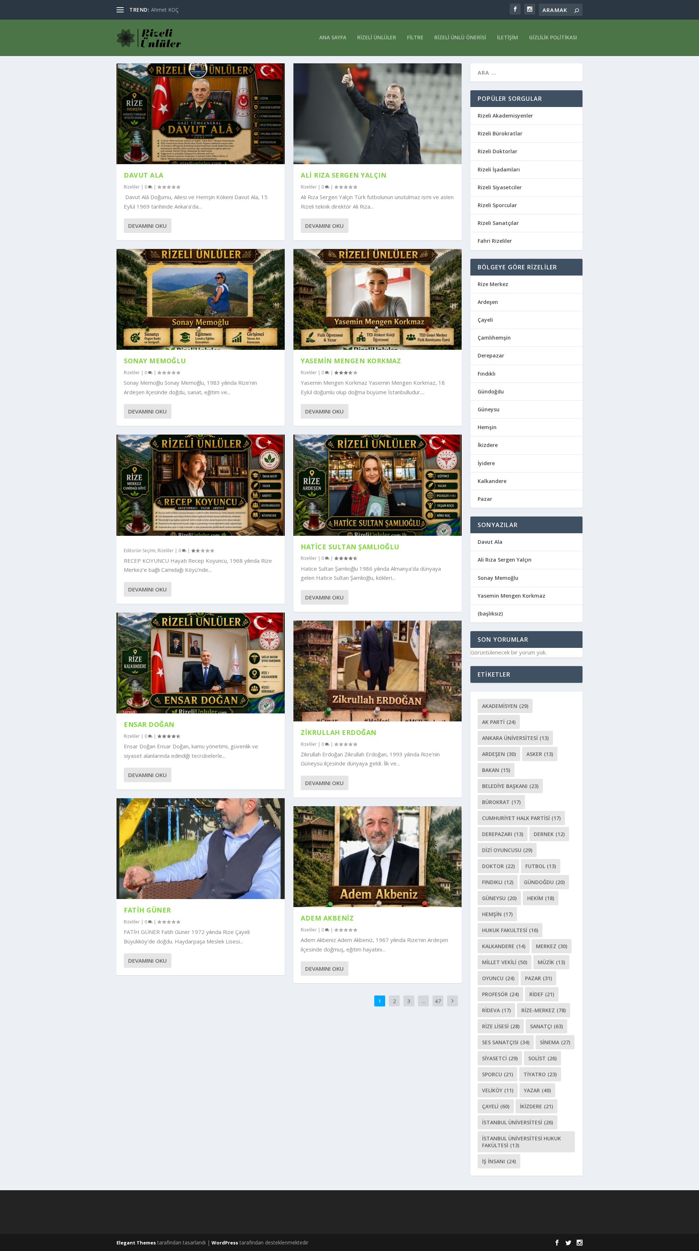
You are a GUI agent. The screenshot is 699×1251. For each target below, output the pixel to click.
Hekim (540, 898)
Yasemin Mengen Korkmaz (351, 360)
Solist (542, 1058)
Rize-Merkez (543, 1010)
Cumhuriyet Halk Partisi (521, 818)
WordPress (225, 1242)
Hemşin (487, 427)
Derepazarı (502, 834)
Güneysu (488, 409)
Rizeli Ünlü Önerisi (460, 38)
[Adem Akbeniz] (377, 856)
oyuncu (498, 978)
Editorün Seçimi (139, 550)
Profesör (500, 994)
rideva (496, 1010)
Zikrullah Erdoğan (338, 732)
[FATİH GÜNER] (200, 848)
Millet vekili (504, 962)
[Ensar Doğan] (200, 663)
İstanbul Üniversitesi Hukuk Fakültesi (521, 1142)
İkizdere (488, 445)
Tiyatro (540, 1074)
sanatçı (546, 1026)
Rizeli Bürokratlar (500, 133)
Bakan (496, 770)
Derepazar (491, 355)
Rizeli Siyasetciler (500, 187)
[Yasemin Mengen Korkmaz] (377, 299)
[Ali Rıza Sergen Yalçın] (377, 113)
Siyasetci (500, 1058)
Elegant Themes (136, 1242)
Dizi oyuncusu (507, 850)
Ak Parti (499, 721)
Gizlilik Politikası (553, 38)
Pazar (485, 498)
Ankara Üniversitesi (515, 738)
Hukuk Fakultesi (510, 930)
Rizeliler (132, 187)
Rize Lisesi (501, 1026)
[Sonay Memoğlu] (200, 299)
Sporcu (497, 1074)
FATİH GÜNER (147, 910)
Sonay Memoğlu (156, 360)
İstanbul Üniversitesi (517, 1122)
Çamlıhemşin (494, 337)
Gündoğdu (491, 391)
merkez (551, 946)
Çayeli (485, 319)
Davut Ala (143, 175)
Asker (539, 754)
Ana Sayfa (332, 38)
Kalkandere (492, 481)
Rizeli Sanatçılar (498, 222)
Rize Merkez (493, 284)
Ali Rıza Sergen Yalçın (343, 175)
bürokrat (501, 802)
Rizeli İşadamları (499, 169)
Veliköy (497, 1090)
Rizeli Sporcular (497, 205)
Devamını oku (147, 225)
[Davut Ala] (200, 113)
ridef (541, 994)
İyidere (486, 463)
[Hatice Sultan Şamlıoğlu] (377, 485)
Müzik (551, 962)
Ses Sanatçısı (505, 1042)
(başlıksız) (490, 613)
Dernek (549, 834)
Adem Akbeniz (327, 918)
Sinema (555, 1042)
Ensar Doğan (149, 724)
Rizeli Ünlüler (376, 38)
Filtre (415, 38)
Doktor (498, 866)
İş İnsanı (499, 1161)
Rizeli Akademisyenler (505, 115)
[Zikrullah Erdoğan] (377, 671)
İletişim (507, 38)
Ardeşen (488, 301)
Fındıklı (486, 373)
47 (438, 1001)
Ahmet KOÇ (165, 9)
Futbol (540, 866)
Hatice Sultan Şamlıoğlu (350, 546)
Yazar (537, 1090)
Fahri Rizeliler (495, 240)
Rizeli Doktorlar (497, 151)
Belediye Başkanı (510, 786)
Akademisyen (505, 705)
